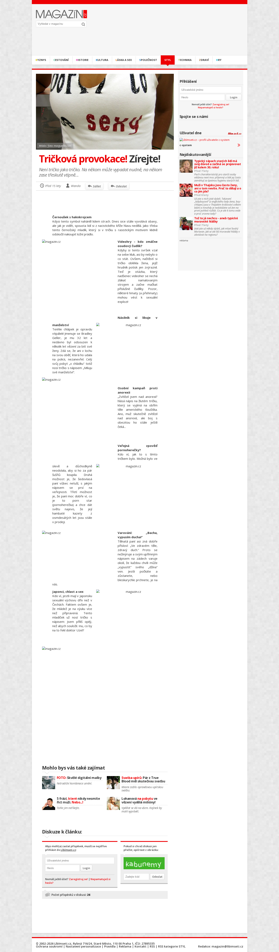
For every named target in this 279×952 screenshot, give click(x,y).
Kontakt (140, 946)
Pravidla (110, 946)
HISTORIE (82, 60)
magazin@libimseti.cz (227, 946)
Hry (218, 60)
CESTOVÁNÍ (61, 60)
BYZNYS (41, 60)
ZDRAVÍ (204, 60)
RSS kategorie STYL (171, 946)
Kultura (102, 60)
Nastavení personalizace (83, 946)
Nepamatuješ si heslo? (210, 107)
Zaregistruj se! (220, 104)
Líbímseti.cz (68, 850)
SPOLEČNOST (148, 60)
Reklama (125, 946)
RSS (152, 946)
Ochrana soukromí (49, 946)
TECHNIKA (185, 60)
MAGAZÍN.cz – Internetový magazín (61, 14)
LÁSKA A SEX (124, 60)
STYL (167, 60)
